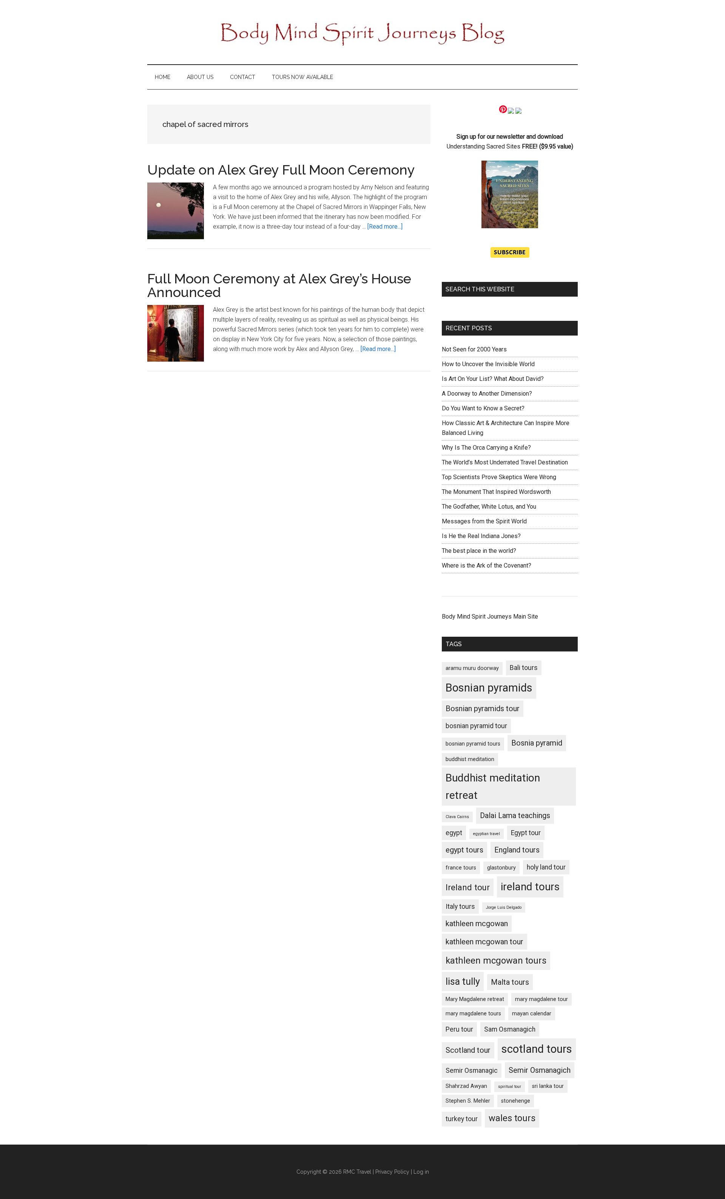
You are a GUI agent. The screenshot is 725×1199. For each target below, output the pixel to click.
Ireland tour (468, 887)
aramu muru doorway (472, 668)
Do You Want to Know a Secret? (483, 408)
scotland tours (536, 1049)
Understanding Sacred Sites (483, 146)
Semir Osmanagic (472, 1070)
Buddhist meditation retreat (493, 786)
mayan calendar (531, 1013)
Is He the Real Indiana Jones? (481, 536)
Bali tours (524, 667)
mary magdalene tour (541, 999)
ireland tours (530, 886)
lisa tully (463, 981)
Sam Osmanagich (509, 1029)
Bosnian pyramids (489, 687)
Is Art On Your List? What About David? (493, 378)
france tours (461, 868)
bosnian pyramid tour (476, 726)
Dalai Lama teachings (515, 815)
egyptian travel (486, 833)
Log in (421, 1172)
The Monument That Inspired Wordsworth (496, 491)
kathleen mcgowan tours (496, 960)
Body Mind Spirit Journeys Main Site (490, 616)
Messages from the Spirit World (484, 521)
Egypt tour (526, 833)
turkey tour (462, 1119)
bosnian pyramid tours (473, 744)
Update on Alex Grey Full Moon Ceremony (281, 170)
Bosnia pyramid (536, 742)
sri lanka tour (548, 1086)
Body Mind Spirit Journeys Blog (362, 32)
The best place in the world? (479, 550)
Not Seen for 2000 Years (474, 349)
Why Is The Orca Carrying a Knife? (486, 447)
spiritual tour (509, 1086)
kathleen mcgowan (477, 923)
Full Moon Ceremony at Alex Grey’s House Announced (279, 285)
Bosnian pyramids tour (483, 708)
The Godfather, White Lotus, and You (489, 506)
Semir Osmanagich (540, 1070)
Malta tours (510, 982)
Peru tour (459, 1029)
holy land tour (546, 867)
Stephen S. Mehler (468, 1101)
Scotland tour (468, 1050)
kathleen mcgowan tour (484, 941)
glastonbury (501, 868)
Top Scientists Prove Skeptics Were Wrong (499, 477)
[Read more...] (385, 226)
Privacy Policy (392, 1172)
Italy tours (460, 906)
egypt (454, 833)
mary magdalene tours (473, 1013)
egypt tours (464, 849)
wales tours (512, 1118)
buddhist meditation (470, 759)
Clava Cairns (457, 816)
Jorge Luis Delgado (503, 907)
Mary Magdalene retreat (475, 999)
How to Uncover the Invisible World (488, 364)
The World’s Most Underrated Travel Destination (505, 462)
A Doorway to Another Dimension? (487, 393)
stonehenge (515, 1101)
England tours (517, 849)
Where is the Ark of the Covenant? (486, 565)
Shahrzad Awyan (466, 1086)
